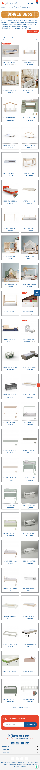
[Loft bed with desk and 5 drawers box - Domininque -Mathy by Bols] (10, 355)
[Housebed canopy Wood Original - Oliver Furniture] (10, 78)
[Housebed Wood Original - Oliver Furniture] (10, 106)
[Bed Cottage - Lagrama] (29, 300)
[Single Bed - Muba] (10, 577)
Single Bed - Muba (10, 589)
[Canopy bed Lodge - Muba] (29, 411)
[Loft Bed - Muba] (10, 494)
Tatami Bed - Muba (10, 561)
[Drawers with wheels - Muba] (10, 438)
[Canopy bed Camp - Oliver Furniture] (10, 300)
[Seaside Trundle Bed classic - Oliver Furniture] (10, 605)
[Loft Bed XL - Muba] (29, 466)
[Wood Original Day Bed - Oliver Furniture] (29, 688)
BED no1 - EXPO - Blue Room (14, 63)
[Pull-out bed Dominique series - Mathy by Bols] (29, 632)
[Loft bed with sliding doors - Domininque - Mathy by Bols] (10, 383)
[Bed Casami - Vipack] (29, 328)
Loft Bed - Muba (10, 506)
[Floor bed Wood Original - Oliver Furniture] (29, 51)
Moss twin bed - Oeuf (11, 201)
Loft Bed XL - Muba (30, 478)
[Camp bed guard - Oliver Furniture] (10, 217)
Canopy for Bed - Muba (12, 423)
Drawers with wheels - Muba (14, 450)
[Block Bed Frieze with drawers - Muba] (10, 688)
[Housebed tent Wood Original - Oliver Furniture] (29, 78)
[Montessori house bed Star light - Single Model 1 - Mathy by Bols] (29, 134)
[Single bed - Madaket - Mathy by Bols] (29, 355)
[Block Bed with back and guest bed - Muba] (10, 522)
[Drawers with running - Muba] (29, 438)
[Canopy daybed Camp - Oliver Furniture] (29, 217)
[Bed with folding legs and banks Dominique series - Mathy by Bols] (10, 660)
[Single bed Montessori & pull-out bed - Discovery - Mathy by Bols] (10, 328)
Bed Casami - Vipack (30, 339)
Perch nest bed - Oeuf (31, 173)
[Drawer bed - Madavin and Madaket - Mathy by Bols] (10, 632)
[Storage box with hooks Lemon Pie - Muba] (29, 660)
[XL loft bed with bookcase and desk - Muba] (29, 106)
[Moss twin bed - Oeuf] (10, 189)
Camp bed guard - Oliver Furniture (17, 229)
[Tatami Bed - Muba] (10, 549)
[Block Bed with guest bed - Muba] (29, 494)
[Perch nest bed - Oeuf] (29, 162)
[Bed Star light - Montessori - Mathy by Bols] (10, 162)
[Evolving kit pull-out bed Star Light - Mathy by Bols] (10, 134)
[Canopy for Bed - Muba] (10, 411)
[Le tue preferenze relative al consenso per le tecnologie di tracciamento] (36, 766)
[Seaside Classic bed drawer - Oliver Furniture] (29, 383)
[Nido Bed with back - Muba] (29, 549)
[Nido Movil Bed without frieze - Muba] (29, 522)
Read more (33, 31)
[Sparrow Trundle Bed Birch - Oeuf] (29, 605)
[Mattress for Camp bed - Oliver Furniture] (29, 189)
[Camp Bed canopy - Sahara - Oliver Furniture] (29, 245)
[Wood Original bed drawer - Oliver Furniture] (29, 577)
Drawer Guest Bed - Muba (13, 478)
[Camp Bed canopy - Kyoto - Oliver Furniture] (29, 272)
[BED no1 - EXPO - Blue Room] (10, 51)
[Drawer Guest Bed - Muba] (10, 466)
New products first (20, 38)
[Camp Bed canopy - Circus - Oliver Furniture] (10, 272)
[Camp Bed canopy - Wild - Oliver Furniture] (10, 245)
